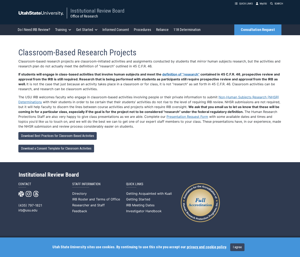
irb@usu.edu (27, 210)
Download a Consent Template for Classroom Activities (56, 148)
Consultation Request (258, 29)
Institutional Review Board (97, 11)
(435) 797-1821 (30, 205)
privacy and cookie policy (206, 247)
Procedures (142, 29)
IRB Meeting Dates (140, 205)
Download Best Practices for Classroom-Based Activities (57, 136)
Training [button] (61, 29)
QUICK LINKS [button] (246, 3)
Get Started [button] (84, 29)
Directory (79, 193)
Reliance (162, 29)
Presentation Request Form (187, 117)
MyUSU (263, 3)
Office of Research (84, 16)
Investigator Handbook (144, 211)
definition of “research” (181, 74)
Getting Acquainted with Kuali (149, 193)
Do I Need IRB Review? (34, 29)
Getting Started (138, 199)
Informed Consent (115, 29)
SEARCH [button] (278, 3)
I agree (237, 247)
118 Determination (187, 29)
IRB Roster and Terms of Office (96, 199)
